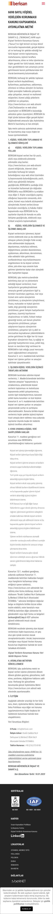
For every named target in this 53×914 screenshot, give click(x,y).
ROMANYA (15, 865)
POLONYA (14, 857)
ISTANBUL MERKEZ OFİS (20, 850)
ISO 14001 (29, 810)
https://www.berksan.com (19, 104)
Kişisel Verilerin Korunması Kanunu (24, 831)
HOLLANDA (15, 854)
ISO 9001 (15, 810)
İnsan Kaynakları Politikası (21, 825)
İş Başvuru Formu (17, 828)
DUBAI (13, 861)
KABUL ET (26, 909)
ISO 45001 (37, 810)
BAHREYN (14, 868)
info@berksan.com (25, 729)
